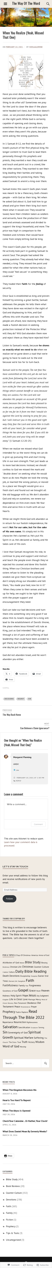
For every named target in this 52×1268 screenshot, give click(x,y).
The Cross (13, 1042)
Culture (12, 972)
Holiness (6, 995)
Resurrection (20, 1022)
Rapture (25, 1012)
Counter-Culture (41, 966)
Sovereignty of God (18, 1032)
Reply (18, 781)
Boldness (6, 967)
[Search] (45, 4)
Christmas (27, 966)
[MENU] (5, 4)
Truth (24, 1042)
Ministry (10, 1003)
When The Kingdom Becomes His (19, 1089)
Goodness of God (10, 991)
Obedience (31, 1003)
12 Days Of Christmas (22, 955)
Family (22, 985)
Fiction (9, 1219)
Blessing (44, 963)
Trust (19, 1042)
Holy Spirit (16, 995)
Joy (38, 995)
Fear (27, 986)
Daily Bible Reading (30, 971)
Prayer (34, 1006)
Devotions (14, 975)
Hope (25, 995)
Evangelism (21, 981)
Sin (29, 699)
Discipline (34, 976)
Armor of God (44, 955)
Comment (38, 824)
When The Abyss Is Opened (16, 1110)
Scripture (34, 1028)
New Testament (20, 1003)
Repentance (8, 1022)
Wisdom (39, 1042)
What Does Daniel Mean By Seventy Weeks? (25, 1131)
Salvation (10, 1026)
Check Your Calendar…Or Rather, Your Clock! (25, 1121)
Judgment (44, 995)
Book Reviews (13, 1186)
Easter (41, 975)
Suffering (39, 1037)
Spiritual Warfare (23, 1037)
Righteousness (32, 1022)
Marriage (31, 999)
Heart (38, 991)
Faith (30, 980)
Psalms (18, 1012)
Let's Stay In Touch (15, 866)
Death (6, 975)
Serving (41, 1027)
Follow (9, 898)
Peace (17, 1006)
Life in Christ (15, 999)
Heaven (45, 990)
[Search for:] (26, 1063)
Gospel (23, 990)
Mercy (38, 999)
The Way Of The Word (26, 3)
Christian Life (15, 967)
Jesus (32, 995)
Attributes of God (11, 962)
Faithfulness (10, 985)
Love (25, 999)
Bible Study (33, 962)
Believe (22, 963)
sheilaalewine (36, 47)
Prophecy (9, 1012)
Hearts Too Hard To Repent (17, 1100)
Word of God (11, 1046)
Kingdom (5, 1000)
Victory (31, 1042)
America (34, 955)
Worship (23, 1047)
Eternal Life (13, 981)
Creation (5, 972)
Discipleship (25, 976)
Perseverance (25, 1007)
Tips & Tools (12, 1233)
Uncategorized (13, 1239)
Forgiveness (35, 985)
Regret (21, 699)
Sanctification (24, 1027)
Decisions (9, 699)
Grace (32, 990)
